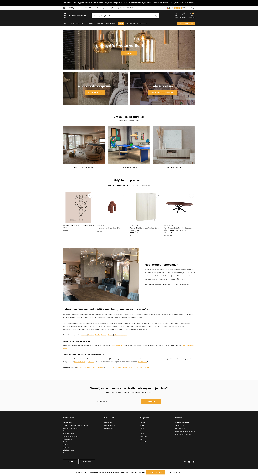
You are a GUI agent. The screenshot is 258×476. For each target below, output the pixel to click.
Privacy (65, 431)
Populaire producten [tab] (141, 185)
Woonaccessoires (120, 335)
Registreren (108, 422)
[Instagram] (189, 462)
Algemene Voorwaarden (70, 428)
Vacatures (66, 447)
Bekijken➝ (129, 53)
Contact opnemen (181, 284)
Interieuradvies (67, 439)
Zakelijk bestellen (68, 450)
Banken (92, 23)
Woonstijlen (132, 23)
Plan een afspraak (186, 23)
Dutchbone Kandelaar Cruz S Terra (109, 228)
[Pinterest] (193, 462)
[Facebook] (185, 462)
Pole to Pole (109, 367)
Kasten (100, 23)
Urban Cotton (128, 367)
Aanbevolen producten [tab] (118, 185)
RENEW (118, 367)
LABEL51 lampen (116, 345)
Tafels (83, 23)
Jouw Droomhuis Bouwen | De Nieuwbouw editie (78, 226)
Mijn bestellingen (109, 425)
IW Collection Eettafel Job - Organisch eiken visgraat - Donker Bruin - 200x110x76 (178, 230)
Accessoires (111, 23)
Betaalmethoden (68, 433)
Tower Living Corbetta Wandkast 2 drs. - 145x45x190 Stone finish (145, 230)
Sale (121, 23)
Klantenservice (67, 422)
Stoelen (75, 23)
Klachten (66, 442)
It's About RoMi (98, 367)
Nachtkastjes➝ (95, 93)
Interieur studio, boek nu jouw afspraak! (75, 425)
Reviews (65, 453)
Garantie (65, 444)
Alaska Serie (142, 362)
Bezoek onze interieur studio (158, 284)
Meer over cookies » (175, 472)
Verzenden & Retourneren (71, 436)
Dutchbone (87, 367)
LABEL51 (91, 362)
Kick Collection (79, 362)
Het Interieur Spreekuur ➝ (162, 93)
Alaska (79, 367)
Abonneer (151, 401)
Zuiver (146, 367)
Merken (143, 23)
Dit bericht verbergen (155, 472)
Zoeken (156, 15)
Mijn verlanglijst (109, 428)
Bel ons (71, 461)
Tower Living (138, 367)
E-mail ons (87, 461)
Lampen (66, 23)
